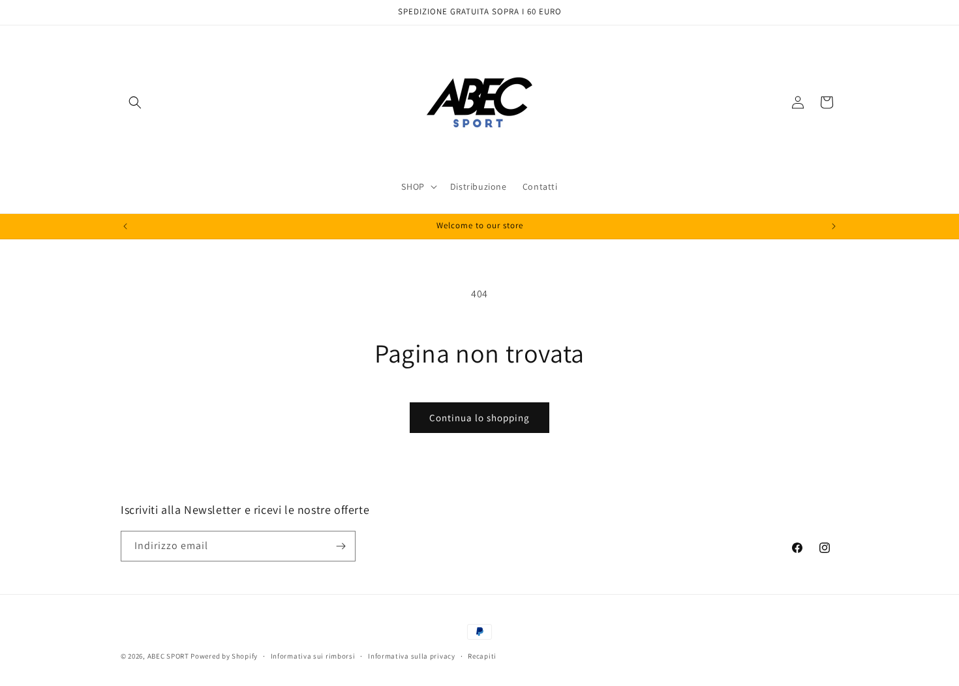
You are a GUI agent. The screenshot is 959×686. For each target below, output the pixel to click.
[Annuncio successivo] (833, 226)
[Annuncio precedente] (125, 226)
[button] (135, 102)
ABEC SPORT (168, 656)
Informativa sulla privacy (411, 656)
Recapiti (482, 656)
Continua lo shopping (479, 417)
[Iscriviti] (340, 546)
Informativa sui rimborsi (313, 656)
